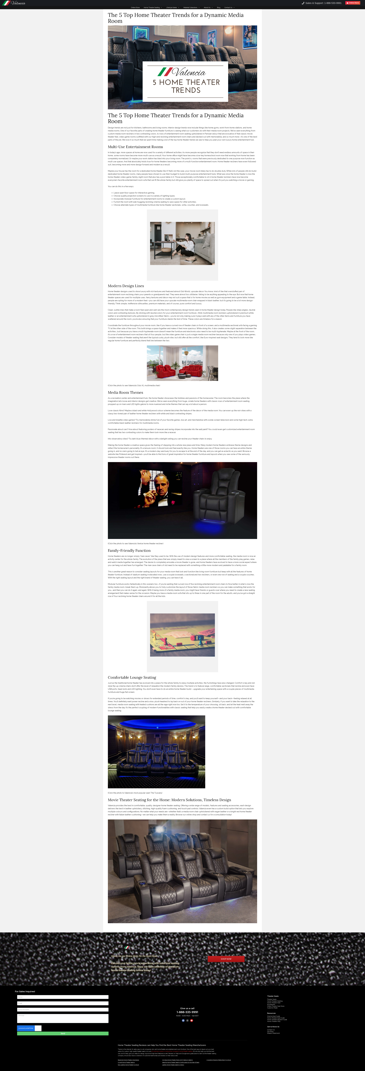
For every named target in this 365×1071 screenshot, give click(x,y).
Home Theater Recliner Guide (277, 1020)
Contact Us (228, 7)
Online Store (135, 7)
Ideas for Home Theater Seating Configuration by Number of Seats (180, 1062)
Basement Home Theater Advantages (128, 1060)
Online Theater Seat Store (275, 1006)
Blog (218, 7)
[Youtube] (191, 1020)
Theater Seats (271, 999)
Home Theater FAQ (273, 1021)
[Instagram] (187, 1020)
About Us (207, 7)
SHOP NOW (226, 959)
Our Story (270, 1031)
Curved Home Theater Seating (126, 1062)
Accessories (271, 1004)
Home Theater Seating (152, 7)
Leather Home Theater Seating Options (173, 1064)
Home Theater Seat (273, 1003)
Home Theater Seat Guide (276, 1018)
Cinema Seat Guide (273, 1016)
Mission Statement (273, 1033)
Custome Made (272, 1008)
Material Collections (190, 7)
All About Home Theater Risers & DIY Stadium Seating (177, 1060)
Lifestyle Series (171, 7)
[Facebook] (183, 1020)
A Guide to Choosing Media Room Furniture (219, 1060)
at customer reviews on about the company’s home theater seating (172, 1051)
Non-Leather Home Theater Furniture (128, 1064)
